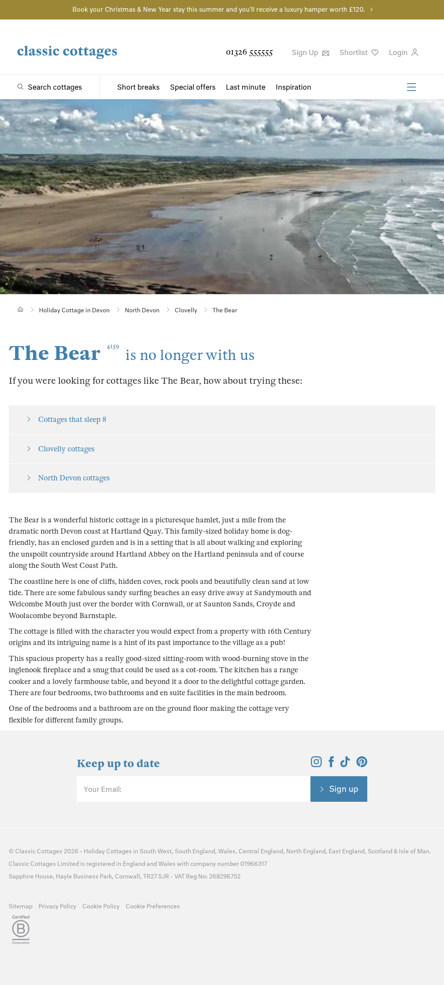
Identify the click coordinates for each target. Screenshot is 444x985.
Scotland (380, 851)
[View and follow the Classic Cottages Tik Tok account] (345, 764)
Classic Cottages (38, 851)
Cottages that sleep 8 (72, 419)
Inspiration (293, 87)
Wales (226, 851)
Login (399, 52)
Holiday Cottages (108, 851)
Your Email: (102, 789)
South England (195, 851)
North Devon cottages (74, 478)
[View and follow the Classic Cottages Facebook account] (331, 764)
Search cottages (55, 87)
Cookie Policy (101, 906)
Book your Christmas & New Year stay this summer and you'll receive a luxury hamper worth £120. (218, 9)
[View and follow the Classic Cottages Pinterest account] (361, 764)
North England (306, 851)
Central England (260, 851)
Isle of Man (414, 851)
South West (156, 851)
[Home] (20, 309)
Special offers (192, 87)
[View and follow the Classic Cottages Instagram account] (316, 764)
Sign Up (306, 52)
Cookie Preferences (153, 906)
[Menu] (411, 87)
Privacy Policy (57, 906)
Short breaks (138, 87)
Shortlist (354, 52)
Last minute (245, 87)
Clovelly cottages (66, 449)
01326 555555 (249, 52)
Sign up (344, 789)
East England (347, 851)
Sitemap (21, 906)
